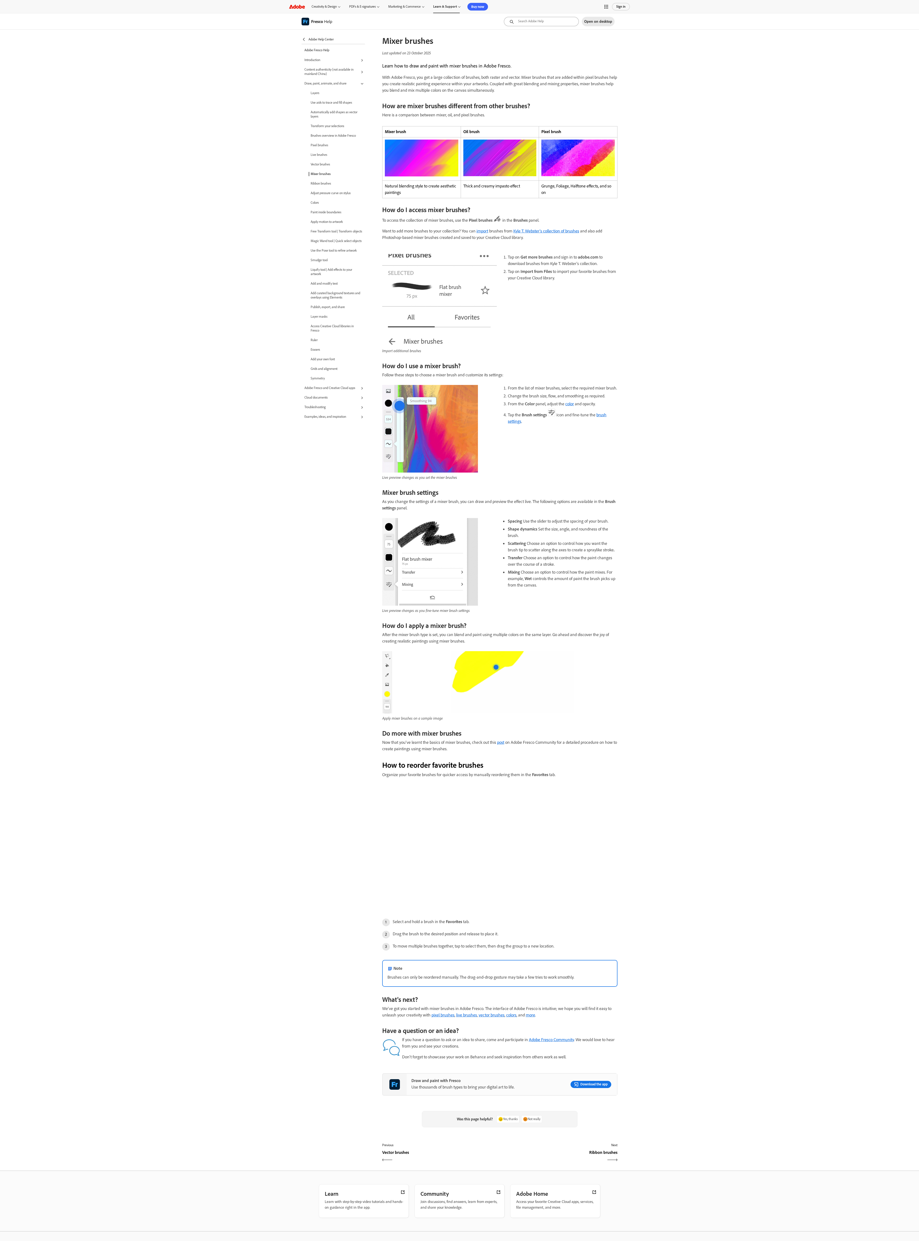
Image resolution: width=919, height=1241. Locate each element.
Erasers (315, 350)
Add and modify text (324, 284)
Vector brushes (320, 164)
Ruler (314, 340)
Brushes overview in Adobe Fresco (333, 136)
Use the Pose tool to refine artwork (334, 250)
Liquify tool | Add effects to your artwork (331, 272)
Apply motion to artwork (327, 222)
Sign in (621, 7)
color (569, 403)
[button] (606, 7)
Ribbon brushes (321, 183)
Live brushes (319, 155)
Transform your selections (327, 126)
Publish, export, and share (328, 307)
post (500, 742)
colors (511, 1015)
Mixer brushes (321, 174)
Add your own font (323, 359)
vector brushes (491, 1015)
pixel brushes (442, 1015)
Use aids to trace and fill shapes (331, 103)
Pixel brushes (319, 145)
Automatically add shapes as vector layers (334, 114)
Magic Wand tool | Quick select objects (336, 241)
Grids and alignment (324, 369)
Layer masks (319, 317)
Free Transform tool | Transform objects (336, 231)
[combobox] (541, 21)
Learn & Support (445, 7)
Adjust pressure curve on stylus (331, 193)
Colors (315, 203)
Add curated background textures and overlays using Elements (335, 295)
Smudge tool (319, 260)
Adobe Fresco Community (551, 1039)
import (482, 231)
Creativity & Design (324, 7)
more (530, 1015)
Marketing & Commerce (404, 7)
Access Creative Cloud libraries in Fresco (332, 328)
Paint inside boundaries (326, 212)
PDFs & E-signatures (362, 7)
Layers (315, 93)
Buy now (477, 7)
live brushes (466, 1015)
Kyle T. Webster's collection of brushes (546, 231)
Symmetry (318, 378)
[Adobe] (297, 6)
